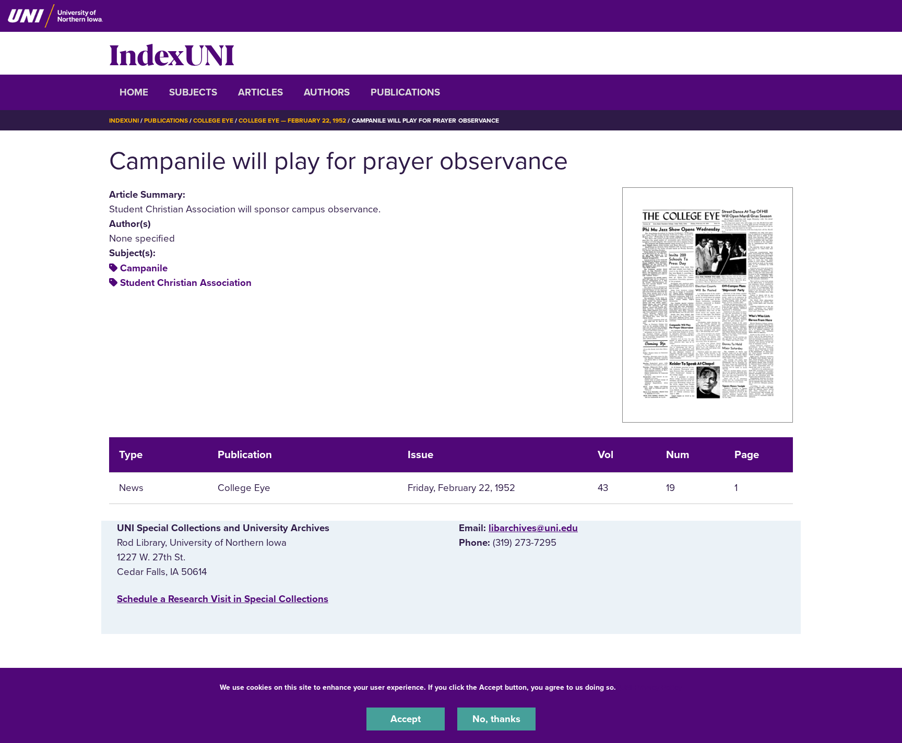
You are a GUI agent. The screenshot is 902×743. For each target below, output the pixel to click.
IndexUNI (171, 53)
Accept (405, 719)
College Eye (213, 120)
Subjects (193, 92)
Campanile (144, 268)
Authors (327, 92)
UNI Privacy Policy (651, 687)
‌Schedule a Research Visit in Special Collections (222, 599)
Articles (260, 92)
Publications (405, 92)
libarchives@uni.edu (533, 528)
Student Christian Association (186, 283)
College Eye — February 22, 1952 (292, 120)
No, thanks (496, 719)
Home (134, 92)
